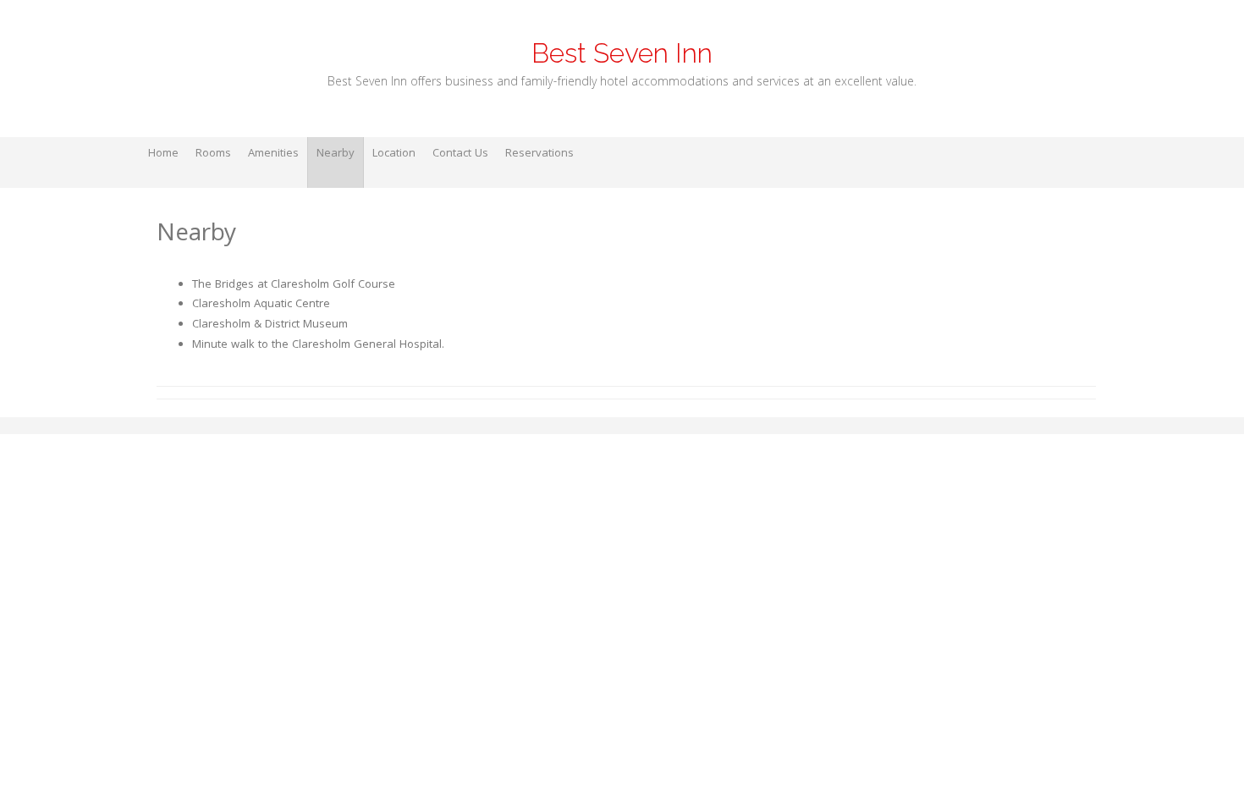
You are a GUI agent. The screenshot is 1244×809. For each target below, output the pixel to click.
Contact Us (460, 154)
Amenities (273, 154)
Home (163, 154)
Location (394, 154)
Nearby (336, 154)
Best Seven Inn (622, 53)
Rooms (213, 154)
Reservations (539, 154)
